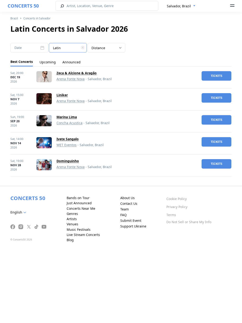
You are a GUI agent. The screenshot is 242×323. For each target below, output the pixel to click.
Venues (72, 224)
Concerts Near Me (81, 208)
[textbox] (67, 48)
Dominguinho (67, 161)
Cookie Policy (176, 198)
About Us (127, 198)
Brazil (14, 18)
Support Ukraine (133, 226)
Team (124, 209)
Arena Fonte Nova (70, 79)
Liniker (62, 95)
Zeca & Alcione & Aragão (76, 73)
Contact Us (128, 203)
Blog (70, 240)
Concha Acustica (69, 123)
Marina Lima (66, 117)
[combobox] (181, 6)
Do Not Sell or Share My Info (188, 222)
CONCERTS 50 (23, 6)
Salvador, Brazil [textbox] (179, 6)
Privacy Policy (176, 207)
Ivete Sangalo (67, 139)
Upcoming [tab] (47, 62)
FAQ (123, 215)
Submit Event (130, 220)
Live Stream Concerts (83, 234)
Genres (72, 213)
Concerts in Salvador (37, 18)
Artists (72, 219)
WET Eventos (66, 145)
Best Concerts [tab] (21, 61)
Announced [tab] (71, 62)
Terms (171, 215)
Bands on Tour (78, 198)
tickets (216, 76)
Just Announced (79, 203)
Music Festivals (79, 229)
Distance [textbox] (98, 48)
